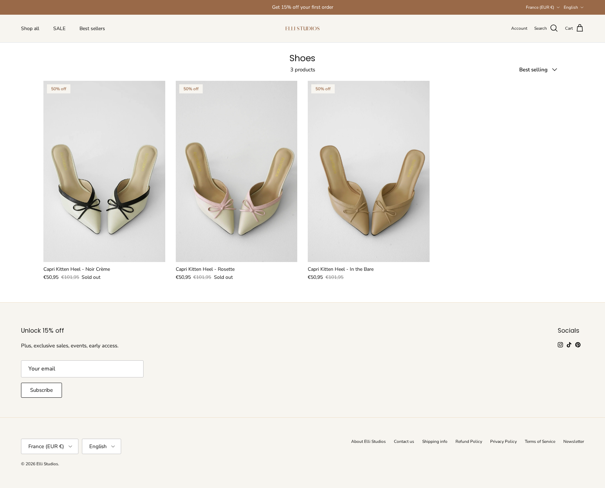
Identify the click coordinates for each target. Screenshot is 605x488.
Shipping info (434, 441)
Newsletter (573, 441)
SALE (59, 28)
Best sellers (92, 28)
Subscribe (41, 390)
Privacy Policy (503, 441)
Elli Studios (47, 464)
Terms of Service (540, 441)
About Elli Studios (368, 441)
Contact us (404, 441)
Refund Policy (469, 441)
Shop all (30, 28)
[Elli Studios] (302, 28)
